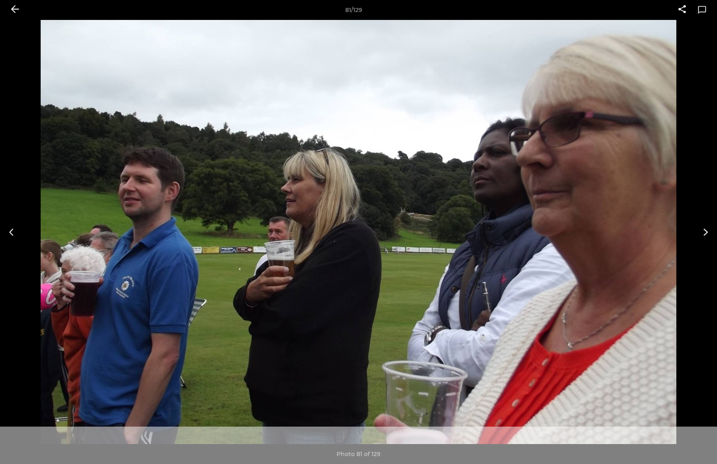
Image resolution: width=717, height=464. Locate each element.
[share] (682, 10)
